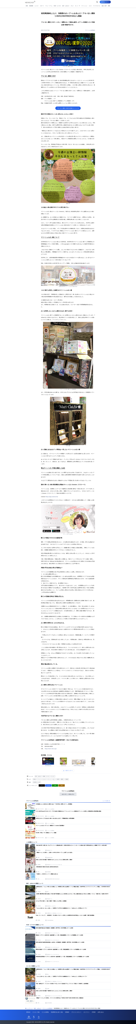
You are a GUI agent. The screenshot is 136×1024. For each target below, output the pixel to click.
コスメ (90, 5)
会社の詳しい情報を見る (68, 794)
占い (54, 779)
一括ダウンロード (69, 770)
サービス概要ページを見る (125, 1021)
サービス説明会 (45, 1012)
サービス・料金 (36, 1012)
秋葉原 (67, 779)
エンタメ (37, 5)
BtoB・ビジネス (57, 5)
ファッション (84, 5)
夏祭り (62, 779)
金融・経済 (104, 5)
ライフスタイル (96, 5)
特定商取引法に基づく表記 (57, 1012)
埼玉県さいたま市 (36, 782)
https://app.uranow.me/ (52, 496)
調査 (109, 5)
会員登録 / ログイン (105, 2)
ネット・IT (77, 5)
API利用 (93, 1012)
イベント (39, 779)
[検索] (97, 2)
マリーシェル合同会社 (90, 30)
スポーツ (42, 5)
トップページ (30, 1008)
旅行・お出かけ (65, 5)
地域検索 (31, 5)
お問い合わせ (101, 1012)
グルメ (72, 5)
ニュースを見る (106, 800)
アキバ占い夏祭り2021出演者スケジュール (68, 108)
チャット (49, 779)
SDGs (34, 779)
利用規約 (67, 1012)
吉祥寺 (58, 779)
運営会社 (28, 1012)
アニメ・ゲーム (48, 5)
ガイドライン (87, 1012)
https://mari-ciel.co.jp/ (51, 748)
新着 (27, 5)
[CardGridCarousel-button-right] (95, 762)
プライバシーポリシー (76, 1012)
